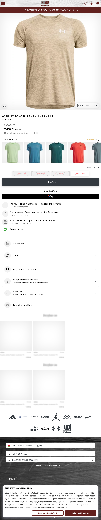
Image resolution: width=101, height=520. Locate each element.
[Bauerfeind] (23, 416)
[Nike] (88, 416)
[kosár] (97, 4)
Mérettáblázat (92, 167)
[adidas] (12, 416)
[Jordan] (55, 416)
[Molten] (77, 416)
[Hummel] (45, 416)
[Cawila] (34, 416)
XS (21, 173)
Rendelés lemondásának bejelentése (50, 465)
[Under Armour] (55, 428)
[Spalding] (45, 428)
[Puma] (34, 428)
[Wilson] (66, 428)
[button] (50, 243)
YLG (80, 173)
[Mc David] (66, 416)
